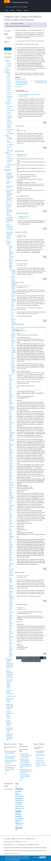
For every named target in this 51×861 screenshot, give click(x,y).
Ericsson (19, 802)
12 (38, 658)
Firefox (16, 804)
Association (11, 110)
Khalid (8, 61)
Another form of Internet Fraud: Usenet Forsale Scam (17, 26)
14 (44, 658)
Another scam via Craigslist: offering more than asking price (14, 301)
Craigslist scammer (22, 235)
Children (9, 100)
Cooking (9, 73)
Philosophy (9, 96)
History (8, 80)
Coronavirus (19, 798)
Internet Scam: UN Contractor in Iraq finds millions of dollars (11, 507)
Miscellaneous (10, 133)
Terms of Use (24, 841)
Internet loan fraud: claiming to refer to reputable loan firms (11, 560)
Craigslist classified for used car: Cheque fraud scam (25, 766)
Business (9, 94)
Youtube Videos (40, 758)
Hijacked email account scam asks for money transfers (11, 462)
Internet (9, 114)
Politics (8, 88)
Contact (26, 10)
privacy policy (15, 844)
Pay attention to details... (23, 575)
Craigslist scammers (22, 154)
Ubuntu (18, 827)
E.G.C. (10, 146)
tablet (16, 825)
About (12, 10)
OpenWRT (18, 816)
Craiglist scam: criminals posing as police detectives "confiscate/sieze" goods (21, 82)
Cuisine (10, 142)
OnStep (18, 814)
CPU (23, 800)
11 (35, 658)
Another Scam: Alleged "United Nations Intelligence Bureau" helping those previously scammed (14, 284)
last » (38, 660)
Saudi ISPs (9, 131)
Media (8, 84)
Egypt (8, 140)
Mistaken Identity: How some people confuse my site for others (10, 674)
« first (18, 658)
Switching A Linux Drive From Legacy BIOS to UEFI (10, 753)
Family (7, 60)
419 (16, 786)
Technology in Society (20, 79)
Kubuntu (17, 808)
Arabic (19, 791)
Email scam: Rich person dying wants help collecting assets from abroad (11, 419)
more (5, 773)
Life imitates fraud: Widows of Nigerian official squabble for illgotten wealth (11, 585)
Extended (9, 65)
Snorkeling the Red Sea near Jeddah (10, 729)
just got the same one (23, 216)
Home (6, 10)
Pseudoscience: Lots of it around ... (10, 700)
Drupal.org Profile (40, 762)
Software (9, 112)
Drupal (8, 108)
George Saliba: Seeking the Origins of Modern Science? (10, 235)
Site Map (19, 10)
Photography (10, 158)
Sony (17, 823)
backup (17, 793)
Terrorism (9, 92)
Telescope (20, 825)
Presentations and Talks (10, 765)
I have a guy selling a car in (24, 285)
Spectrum (21, 823)
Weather (11, 138)
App (16, 791)
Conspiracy (21, 796)
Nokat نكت (8, 70)
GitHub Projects (40, 760)
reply (45, 122)
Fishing (8, 156)
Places (7, 135)
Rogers (21, 818)
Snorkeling (9, 160)
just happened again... (22, 263)
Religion (9, 98)
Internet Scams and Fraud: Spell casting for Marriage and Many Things (11, 523)
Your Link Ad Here (8, 789)
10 (32, 658)
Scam (18, 129)
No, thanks (42, 857)
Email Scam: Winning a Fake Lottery (11, 395)
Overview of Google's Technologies (10, 692)
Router (17, 820)
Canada (9, 137)
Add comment (18, 86)
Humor (8, 90)
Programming (10, 129)
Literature (9, 86)
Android (19, 788)
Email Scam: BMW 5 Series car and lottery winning (25, 776)
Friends (7, 68)
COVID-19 (18, 800)
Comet (16, 796)
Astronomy (9, 154)
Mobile (18, 811)
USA (8, 148)
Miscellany (8, 166)
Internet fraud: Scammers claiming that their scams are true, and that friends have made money (11, 542)
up (31, 81)
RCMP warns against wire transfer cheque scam (13, 368)
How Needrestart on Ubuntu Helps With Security (10, 769)
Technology (8, 102)
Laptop (22, 808)
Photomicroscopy (11, 164)
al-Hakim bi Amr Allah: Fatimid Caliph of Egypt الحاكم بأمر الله (10, 176)
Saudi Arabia (10, 150)
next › (34, 660)
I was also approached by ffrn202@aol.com (29, 94)
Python (17, 818)
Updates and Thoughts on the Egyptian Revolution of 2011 (10, 737)
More (16, 829)
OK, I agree (36, 857)
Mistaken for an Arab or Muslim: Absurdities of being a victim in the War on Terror (10, 663)
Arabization (9, 106)
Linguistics (9, 82)
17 (29, 660)
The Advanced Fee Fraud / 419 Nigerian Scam (11, 640)
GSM (20, 804)
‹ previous (24, 658)
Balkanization (18, 794)
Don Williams (20, 607)
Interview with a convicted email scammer (11, 572)
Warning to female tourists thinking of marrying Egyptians (24, 760)
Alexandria (11, 144)
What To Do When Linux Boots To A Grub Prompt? (10, 761)
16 (26, 660)
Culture (9, 75)
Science (9, 77)
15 (23, 660)
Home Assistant (19, 806)
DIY (16, 802)
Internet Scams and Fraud (17, 23)
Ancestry (9, 63)
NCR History (10, 123)
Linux (8, 104)
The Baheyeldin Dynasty (20, 838)
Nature (8, 162)
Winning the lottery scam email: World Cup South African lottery (26, 771)
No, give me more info (14, 859)
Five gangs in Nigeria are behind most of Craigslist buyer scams (11, 449)
